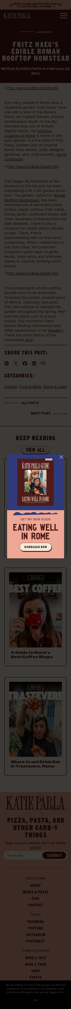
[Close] (61, 457)
